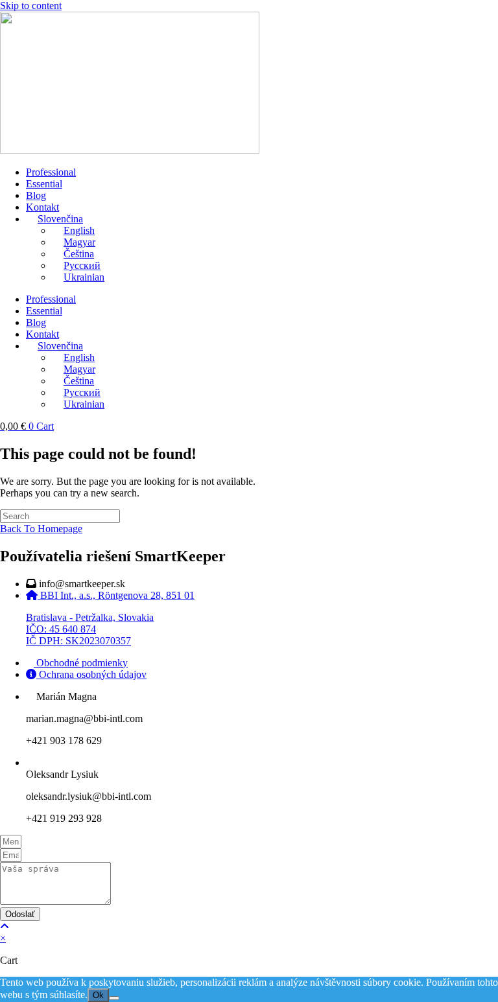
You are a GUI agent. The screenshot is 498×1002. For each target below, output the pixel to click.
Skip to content (31, 5)
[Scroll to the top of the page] (4, 926)
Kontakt (42, 207)
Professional (51, 172)
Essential (44, 183)
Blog (36, 195)
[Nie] (114, 998)
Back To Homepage (41, 528)
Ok (98, 995)
